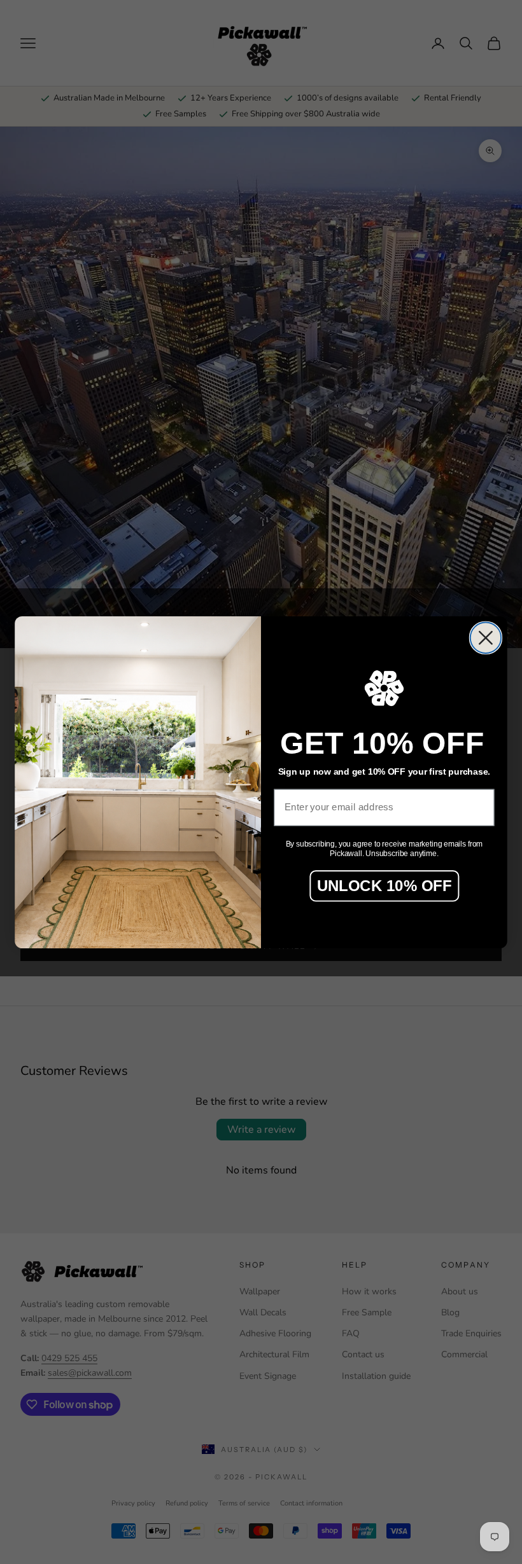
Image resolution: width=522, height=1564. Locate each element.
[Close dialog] (485, 637)
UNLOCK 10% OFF (384, 885)
